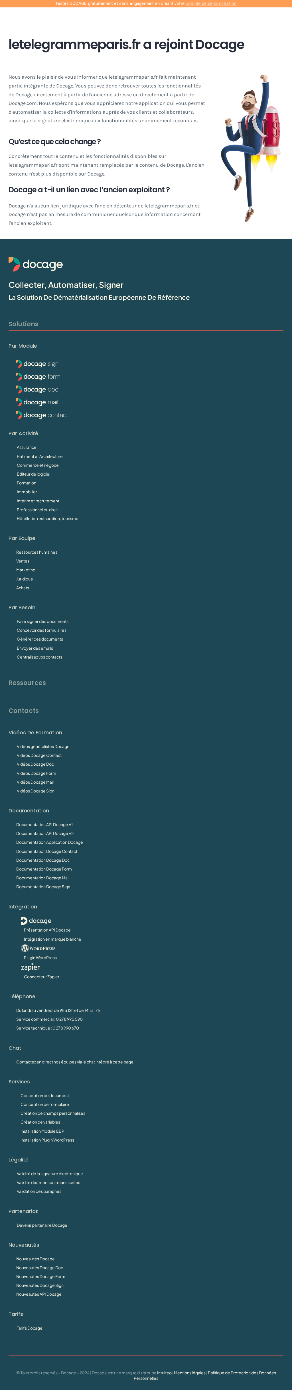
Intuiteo (164, 1372)
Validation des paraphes (39, 1191)
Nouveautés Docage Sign (40, 1285)
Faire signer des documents (42, 621)
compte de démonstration (211, 3)
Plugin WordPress (40, 957)
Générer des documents (40, 638)
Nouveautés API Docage (39, 1294)
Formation (26, 482)
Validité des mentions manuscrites (48, 1182)
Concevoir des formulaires (41, 630)
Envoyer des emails (35, 648)
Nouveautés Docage (35, 1258)
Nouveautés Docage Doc (39, 1267)
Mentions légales (190, 1372)
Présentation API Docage (47, 929)
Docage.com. (23, 103)
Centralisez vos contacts (39, 656)
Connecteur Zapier (41, 976)
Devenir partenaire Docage (42, 1225)
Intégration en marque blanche (52, 938)
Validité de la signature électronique (50, 1173)
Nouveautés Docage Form (40, 1276)
